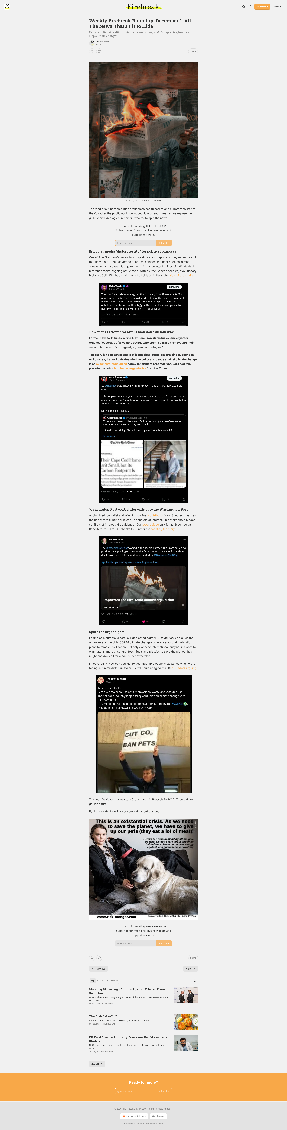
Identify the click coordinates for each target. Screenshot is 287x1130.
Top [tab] (92, 980)
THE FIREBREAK (102, 42)
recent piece (150, 524)
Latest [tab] (100, 980)
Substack (128, 1123)
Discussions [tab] (112, 980)
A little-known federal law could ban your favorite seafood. (119, 1020)
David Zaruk (108, 1004)
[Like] (92, 51)
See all (95, 1063)
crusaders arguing (184, 668)
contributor (155, 515)
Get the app (158, 1116)
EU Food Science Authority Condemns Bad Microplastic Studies (128, 1039)
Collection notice (164, 1108)
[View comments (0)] (118, 1007)
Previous (100, 968)
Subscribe (262, 6)
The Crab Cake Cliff (103, 1016)
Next (188, 968)
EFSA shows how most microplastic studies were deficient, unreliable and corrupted (126, 1047)
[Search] (244, 7)
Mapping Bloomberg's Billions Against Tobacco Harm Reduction (127, 991)
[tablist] (104, 981)
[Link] (85, 251)
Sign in (278, 6)
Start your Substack (135, 1116)
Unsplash (157, 200)
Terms (151, 1108)
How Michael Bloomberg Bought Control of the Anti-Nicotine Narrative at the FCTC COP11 (128, 999)
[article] (143, 998)
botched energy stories (130, 368)
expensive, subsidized (111, 364)
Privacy (142, 1108)
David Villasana (142, 200)
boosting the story (162, 529)
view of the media (181, 275)
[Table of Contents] (3, 565)
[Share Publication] (250, 7)
